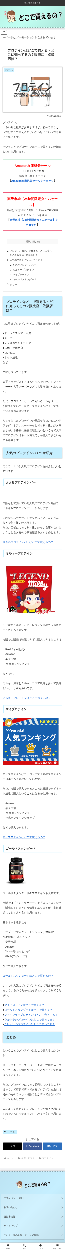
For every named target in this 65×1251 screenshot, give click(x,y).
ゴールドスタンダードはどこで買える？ (28, 1009)
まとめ (13, 284)
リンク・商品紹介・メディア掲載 (21, 1234)
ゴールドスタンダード (24, 279)
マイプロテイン (21, 274)
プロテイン (11, 1132)
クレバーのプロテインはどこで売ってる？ (29, 1024)
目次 (28, 241)
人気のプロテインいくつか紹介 (26, 260)
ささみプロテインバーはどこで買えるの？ (28, 542)
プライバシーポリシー (15, 1198)
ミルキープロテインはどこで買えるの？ (27, 698)
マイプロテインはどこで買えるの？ (24, 837)
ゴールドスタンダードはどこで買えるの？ (28, 975)
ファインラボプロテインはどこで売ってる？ (31, 1014)
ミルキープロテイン (23, 269)
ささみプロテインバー (24, 264)
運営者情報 (9, 1216)
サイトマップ (11, 1225)
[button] (58, 758)
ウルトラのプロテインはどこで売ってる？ (29, 1019)
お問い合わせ (11, 1207)
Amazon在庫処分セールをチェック (32, 180)
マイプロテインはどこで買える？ (24, 1004)
